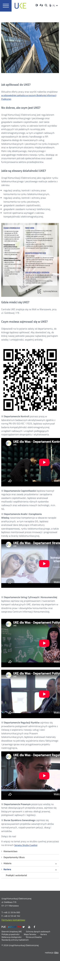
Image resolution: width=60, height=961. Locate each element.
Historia (7, 863)
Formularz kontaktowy (13, 920)
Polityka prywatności (11, 934)
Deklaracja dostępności (12, 937)
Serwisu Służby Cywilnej (25, 845)
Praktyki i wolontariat (16, 875)
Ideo (56, 952)
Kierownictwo (10, 851)
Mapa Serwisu (30, 934)
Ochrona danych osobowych (38, 931)
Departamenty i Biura (14, 857)
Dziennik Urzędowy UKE (12, 931)
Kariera (7, 869)
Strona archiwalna (34, 937)
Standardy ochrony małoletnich (15, 940)
